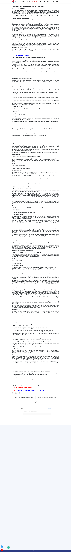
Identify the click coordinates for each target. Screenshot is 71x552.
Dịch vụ (28, 1)
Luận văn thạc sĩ (35, 1)
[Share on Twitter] (14, 393)
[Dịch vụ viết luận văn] (16, 1)
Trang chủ (23, 1)
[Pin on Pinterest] (17, 393)
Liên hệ (57, 1)
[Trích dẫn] (30, 413)
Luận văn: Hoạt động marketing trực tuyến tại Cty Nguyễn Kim (47, 397)
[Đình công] (27, 413)
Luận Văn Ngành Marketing (18, 395)
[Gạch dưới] (26, 413)
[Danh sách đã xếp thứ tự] (28, 413)
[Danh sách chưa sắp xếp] (29, 413)
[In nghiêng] (25, 413)
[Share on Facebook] (13, 393)
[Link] (33, 413)
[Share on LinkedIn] (19, 393)
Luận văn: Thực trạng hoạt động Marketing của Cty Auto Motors (23, 397)
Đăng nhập (49, 408)
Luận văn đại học (42, 1)
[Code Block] (32, 413)
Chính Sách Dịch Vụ (50, 1)
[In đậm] (23, 413)
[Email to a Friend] (16, 393)
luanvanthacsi (22, 8)
